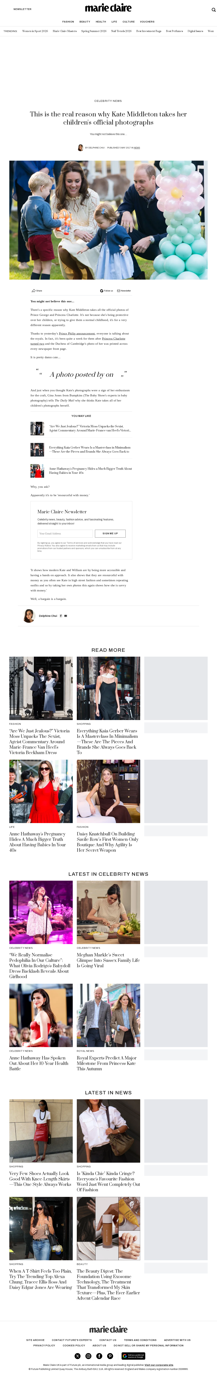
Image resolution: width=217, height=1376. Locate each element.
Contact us (107, 1340)
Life (114, 22)
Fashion (68, 22)
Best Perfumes (174, 31)
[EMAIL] (66, 616)
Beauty (85, 22)
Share (39, 291)
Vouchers (147, 22)
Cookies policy (74, 1345)
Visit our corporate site (159, 1365)
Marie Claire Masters (65, 31)
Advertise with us (177, 1340)
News (137, 148)
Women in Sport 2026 (35, 31)
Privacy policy (44, 1345)
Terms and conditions (140, 1340)
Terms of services (75, 543)
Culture (129, 22)
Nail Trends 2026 (121, 31)
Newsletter (126, 291)
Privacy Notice (44, 545)
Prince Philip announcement (77, 333)
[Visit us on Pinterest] (110, 1356)
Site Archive (35, 1340)
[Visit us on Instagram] (88, 1356)
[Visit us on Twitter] (78, 1356)
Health (101, 22)
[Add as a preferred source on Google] (154, 1356)
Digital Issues (195, 31)
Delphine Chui (96, 148)
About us (99, 1345)
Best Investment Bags (148, 31)
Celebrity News (108, 100)
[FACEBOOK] (61, 616)
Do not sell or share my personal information (149, 1345)
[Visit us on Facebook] (99, 1356)
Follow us (108, 291)
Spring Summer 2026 (93, 31)
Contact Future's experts (72, 1340)
